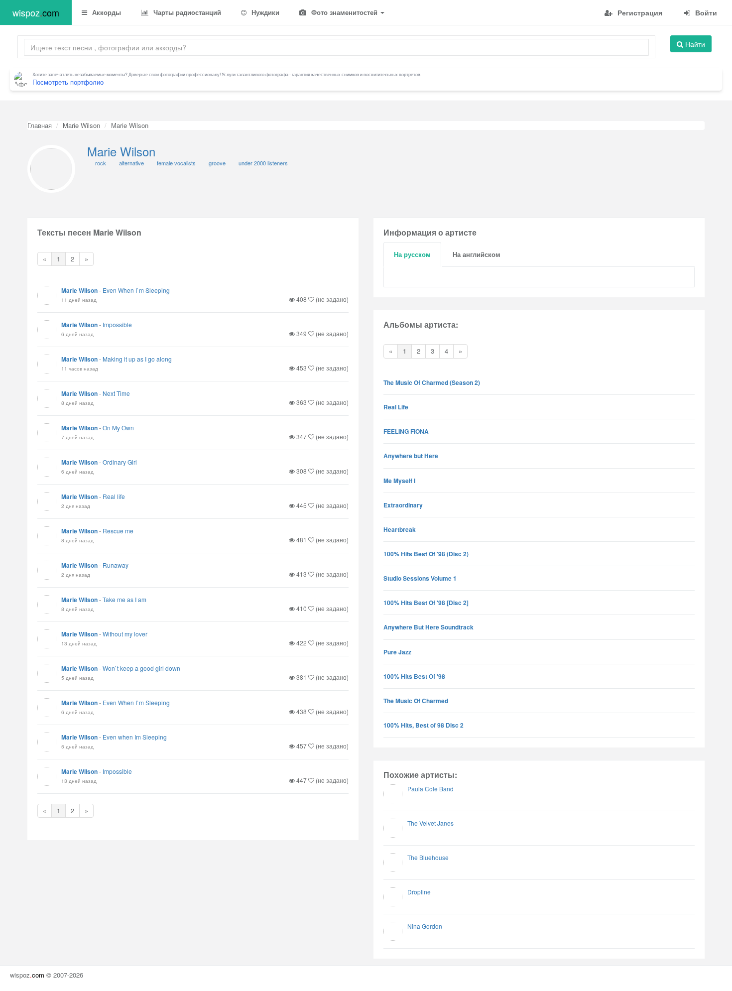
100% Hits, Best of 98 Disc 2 (423, 725)
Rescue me (118, 530)
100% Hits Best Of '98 (414, 676)
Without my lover (125, 633)
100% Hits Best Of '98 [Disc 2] (426, 602)
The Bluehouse (428, 857)
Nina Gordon (424, 926)
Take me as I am (124, 599)
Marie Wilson (81, 125)
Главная (39, 125)
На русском (412, 254)
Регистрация (638, 12)
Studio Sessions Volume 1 (420, 578)
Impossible (117, 324)
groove (217, 163)
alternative (131, 163)
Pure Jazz (397, 651)
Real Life (395, 406)
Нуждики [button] (264, 12)
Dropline (419, 891)
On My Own (118, 427)
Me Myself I (399, 480)
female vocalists (176, 163)
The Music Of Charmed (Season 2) (431, 382)
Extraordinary (403, 504)
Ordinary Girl (120, 462)
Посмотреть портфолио (68, 82)
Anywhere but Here (410, 455)
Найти (694, 44)
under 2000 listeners (263, 163)
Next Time (116, 393)
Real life (114, 496)
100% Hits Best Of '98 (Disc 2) (426, 553)
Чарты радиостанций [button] (186, 12)
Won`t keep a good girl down (141, 668)
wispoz (35, 12)
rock (100, 163)
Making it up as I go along (137, 359)
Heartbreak (399, 529)
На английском (476, 254)
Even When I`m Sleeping (136, 290)
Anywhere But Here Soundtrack (428, 626)
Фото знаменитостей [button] (344, 12)
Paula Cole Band (430, 788)
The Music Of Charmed (415, 700)
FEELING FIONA (406, 431)
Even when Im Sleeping (135, 737)
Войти (705, 12)
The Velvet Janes (430, 823)
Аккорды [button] (105, 12)
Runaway (115, 565)
